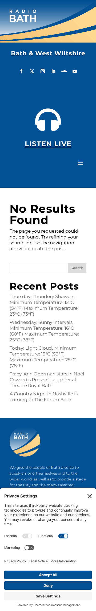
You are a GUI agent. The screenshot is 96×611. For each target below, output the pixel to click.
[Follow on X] (32, 71)
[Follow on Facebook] (21, 71)
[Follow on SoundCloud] (64, 71)
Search (77, 268)
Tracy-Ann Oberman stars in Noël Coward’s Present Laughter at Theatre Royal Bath (47, 379)
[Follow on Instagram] (42, 71)
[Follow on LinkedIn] (53, 71)
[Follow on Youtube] (74, 71)
